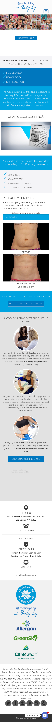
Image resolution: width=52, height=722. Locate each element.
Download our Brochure (26, 459)
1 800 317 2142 (26, 538)
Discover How (26, 49)
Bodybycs (31, 717)
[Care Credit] (26, 652)
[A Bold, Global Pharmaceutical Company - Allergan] (26, 626)
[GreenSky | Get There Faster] (26, 638)
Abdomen (11, 217)
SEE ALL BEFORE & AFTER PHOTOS (26, 303)
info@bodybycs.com (26, 575)
